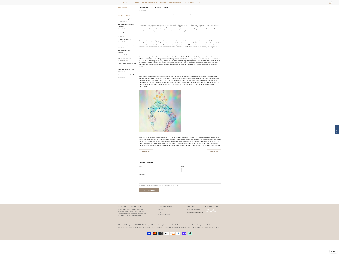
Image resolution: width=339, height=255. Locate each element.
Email (182, 166)
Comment (142, 174)
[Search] (326, 3)
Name (140, 166)
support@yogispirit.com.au (195, 212)
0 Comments (142, 10)
